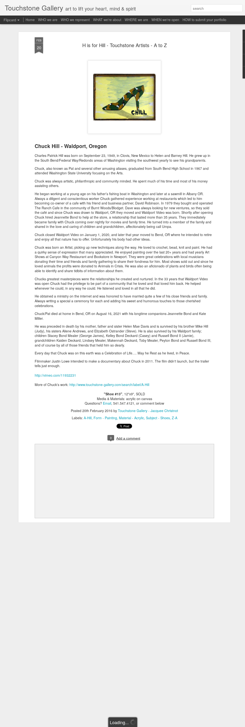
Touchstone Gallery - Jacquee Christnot (148, 410)
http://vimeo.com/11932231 (55, 375)
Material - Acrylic (131, 417)
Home (30, 19)
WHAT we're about (107, 19)
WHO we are (47, 19)
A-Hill (88, 417)
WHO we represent (75, 19)
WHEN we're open (165, 19)
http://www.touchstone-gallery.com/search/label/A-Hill (109, 384)
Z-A (174, 417)
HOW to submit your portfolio (204, 19)
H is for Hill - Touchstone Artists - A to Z (124, 45)
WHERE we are (136, 19)
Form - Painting (105, 417)
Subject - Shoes (158, 417)
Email (107, 403)
